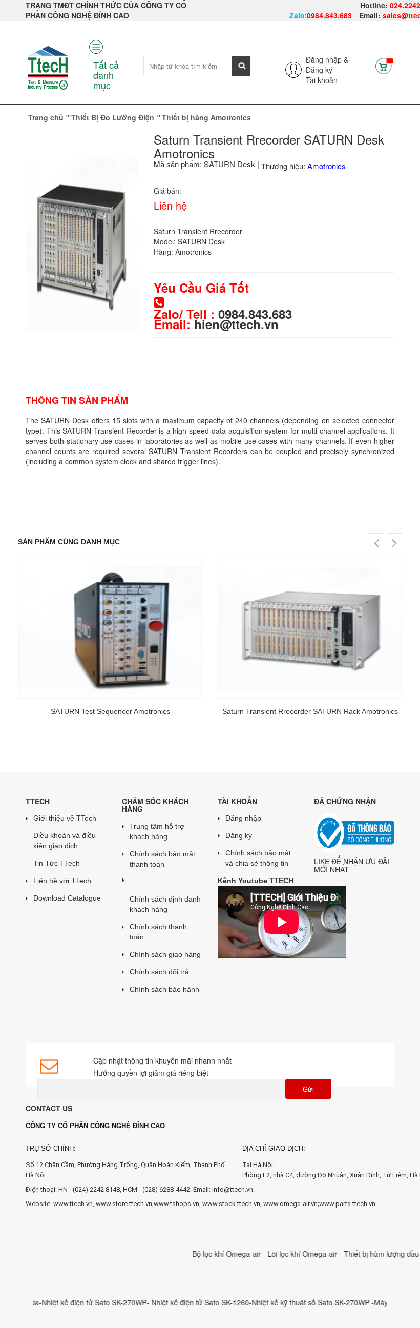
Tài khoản (322, 80)
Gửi (308, 1089)
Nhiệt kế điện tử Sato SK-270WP (77, 1302)
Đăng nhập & (327, 59)
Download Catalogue (67, 898)
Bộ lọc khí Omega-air (210, 1254)
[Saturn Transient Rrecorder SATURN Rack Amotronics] (310, 628)
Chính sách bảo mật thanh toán (162, 859)
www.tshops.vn (176, 1204)
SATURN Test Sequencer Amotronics (110, 711)
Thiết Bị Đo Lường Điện (112, 117)
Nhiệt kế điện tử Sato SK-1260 (183, 1302)
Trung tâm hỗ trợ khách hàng (157, 831)
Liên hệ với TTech (62, 880)
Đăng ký (319, 70)
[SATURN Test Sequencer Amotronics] (110, 628)
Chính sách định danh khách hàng (165, 904)
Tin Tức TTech (56, 863)
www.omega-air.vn (290, 1204)
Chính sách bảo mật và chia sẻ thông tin (258, 858)
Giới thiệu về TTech (64, 818)
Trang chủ (46, 117)
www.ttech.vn (73, 1204)
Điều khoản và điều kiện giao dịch (64, 840)
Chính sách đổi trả (159, 972)
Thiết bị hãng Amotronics (206, 117)
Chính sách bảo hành (164, 989)
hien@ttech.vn (236, 324)
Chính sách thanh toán (158, 932)
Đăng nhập (243, 818)
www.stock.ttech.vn (230, 1204)
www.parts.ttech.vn (347, 1204)
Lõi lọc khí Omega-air (286, 1254)
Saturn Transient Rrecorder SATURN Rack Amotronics (310, 711)
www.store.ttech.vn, (125, 1204)
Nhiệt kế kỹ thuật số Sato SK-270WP (294, 1302)
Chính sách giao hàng (165, 954)
